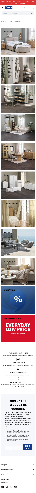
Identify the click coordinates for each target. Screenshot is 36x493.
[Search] (31, 13)
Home (3, 21)
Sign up (27, 447)
